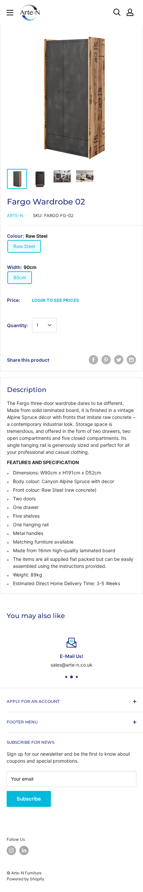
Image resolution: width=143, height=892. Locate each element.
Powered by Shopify (25, 878)
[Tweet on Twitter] (118, 359)
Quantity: (17, 325)
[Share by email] (131, 359)
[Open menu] (10, 12)
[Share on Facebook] (93, 359)
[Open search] (117, 12)
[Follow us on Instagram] (11, 850)
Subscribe (29, 799)
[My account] (130, 12)
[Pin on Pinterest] (106, 359)
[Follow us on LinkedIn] (24, 850)
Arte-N (15, 215)
